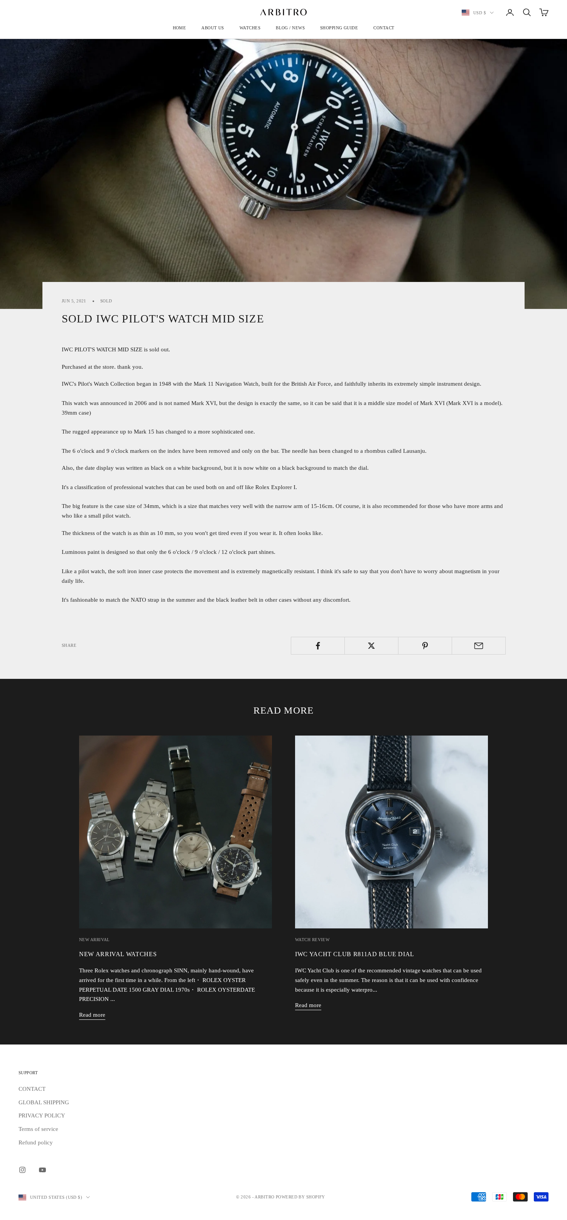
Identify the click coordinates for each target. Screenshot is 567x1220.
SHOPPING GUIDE (339, 27)
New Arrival (94, 939)
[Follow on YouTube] (42, 1170)
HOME (179, 27)
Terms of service (38, 1129)
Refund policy (36, 1142)
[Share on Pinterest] (425, 645)
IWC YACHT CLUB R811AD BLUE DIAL (354, 954)
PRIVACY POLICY (42, 1115)
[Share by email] (478, 645)
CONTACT (383, 27)
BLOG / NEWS (290, 27)
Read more (92, 1015)
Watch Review (312, 939)
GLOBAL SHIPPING (44, 1102)
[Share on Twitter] (371, 645)
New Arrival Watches (118, 954)
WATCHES (250, 27)
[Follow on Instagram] (22, 1170)
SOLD (106, 301)
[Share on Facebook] (317, 645)
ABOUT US (212, 27)
